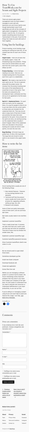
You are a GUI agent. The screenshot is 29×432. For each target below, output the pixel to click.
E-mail (4, 356)
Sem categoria (6, 16)
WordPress (12, 428)
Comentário (6, 332)
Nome (4, 349)
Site (3, 364)
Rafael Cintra (15, 13)
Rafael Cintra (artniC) (8, 406)
